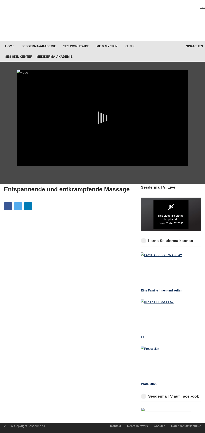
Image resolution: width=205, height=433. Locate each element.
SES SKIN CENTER (18, 56)
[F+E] (171, 316)
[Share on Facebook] (8, 206)
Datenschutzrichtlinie (186, 426)
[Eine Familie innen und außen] (171, 269)
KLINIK (129, 46)
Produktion (149, 384)
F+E (144, 337)
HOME (9, 46)
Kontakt (115, 426)
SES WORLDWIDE (75, 46)
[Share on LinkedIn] (28, 206)
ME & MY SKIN (107, 46)
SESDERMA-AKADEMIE (38, 46)
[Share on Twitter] (18, 206)
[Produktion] (171, 363)
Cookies (159, 426)
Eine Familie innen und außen (161, 290)
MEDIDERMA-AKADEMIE (54, 56)
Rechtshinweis (137, 426)
